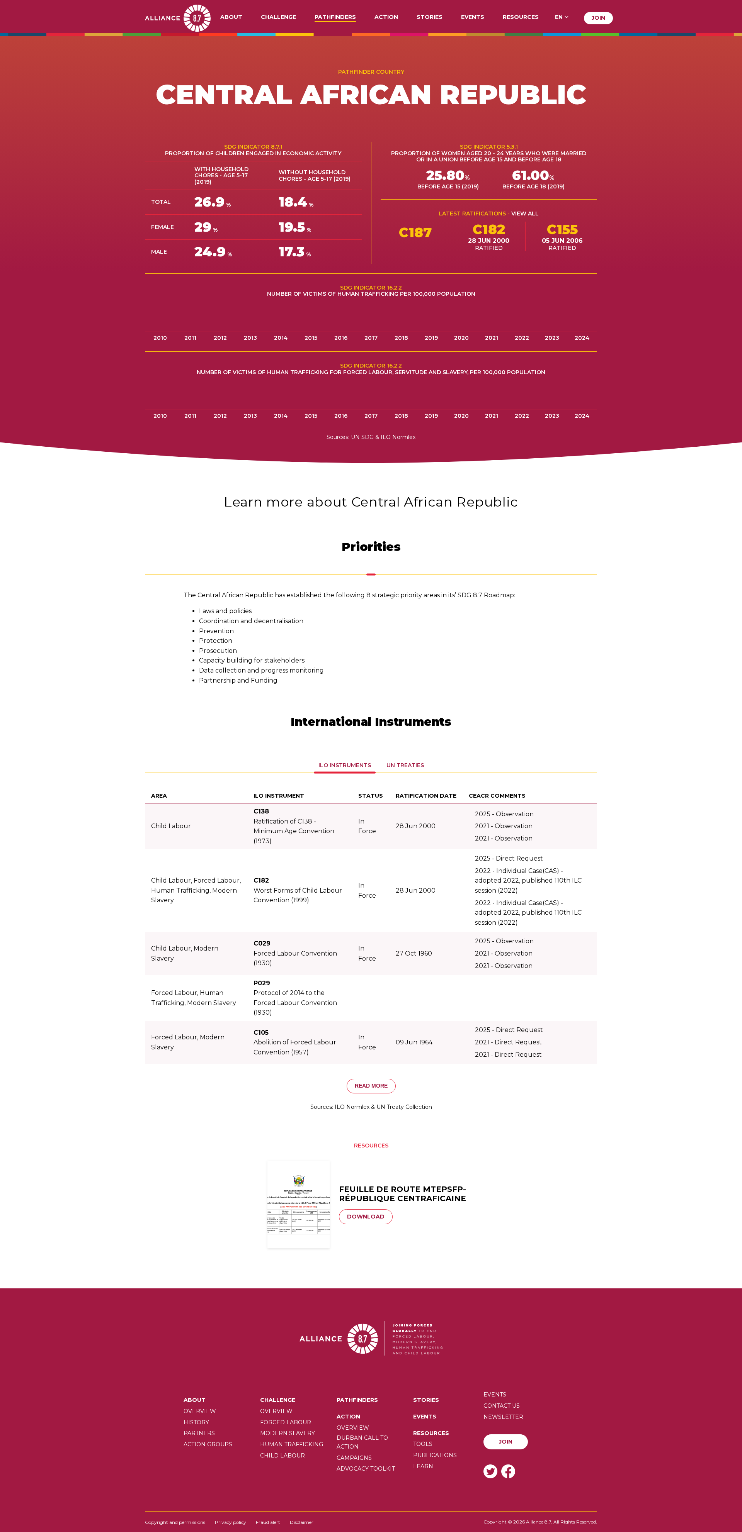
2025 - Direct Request (509, 858)
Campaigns (354, 1457)
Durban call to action (362, 1442)
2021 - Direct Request (508, 1042)
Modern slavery (287, 1433)
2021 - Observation (504, 826)
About (231, 17)
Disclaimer (301, 1522)
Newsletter (503, 1416)
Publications (435, 1455)
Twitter (490, 1471)
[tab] (371, 571)
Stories (429, 17)
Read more (371, 1086)
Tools (422, 1443)
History (196, 1422)
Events (472, 17)
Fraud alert (268, 1522)
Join (598, 17)
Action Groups (208, 1444)
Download (366, 1216)
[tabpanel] (371, 637)
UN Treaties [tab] (405, 765)
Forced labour (285, 1422)
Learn (423, 1466)
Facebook (508, 1471)
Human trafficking (291, 1444)
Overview (200, 1411)
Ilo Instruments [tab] (344, 765)
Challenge (278, 17)
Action (386, 17)
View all (525, 213)
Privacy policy (230, 1522)
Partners (199, 1433)
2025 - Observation (504, 814)
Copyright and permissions (175, 1522)
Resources (521, 17)
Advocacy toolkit (366, 1468)
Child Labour (282, 1455)
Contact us (501, 1405)
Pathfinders (335, 17)
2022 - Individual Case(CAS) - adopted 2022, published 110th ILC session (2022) (528, 880)
